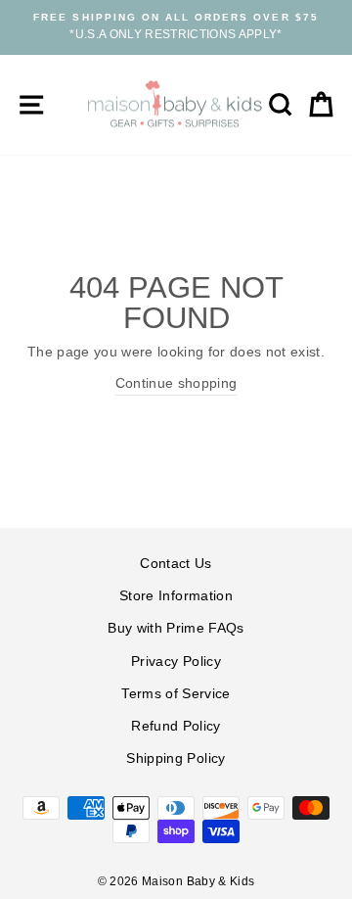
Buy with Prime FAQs (175, 628)
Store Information (176, 596)
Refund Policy (175, 726)
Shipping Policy (175, 758)
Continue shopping (176, 383)
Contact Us (175, 563)
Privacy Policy (176, 661)
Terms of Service (175, 693)
